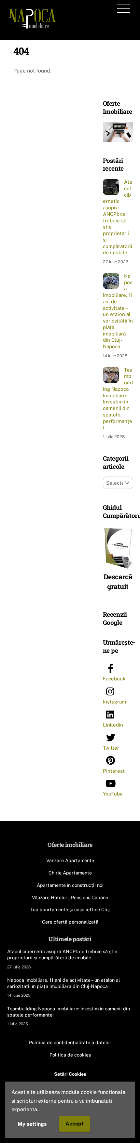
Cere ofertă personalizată (70, 922)
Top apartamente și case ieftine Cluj (70, 909)
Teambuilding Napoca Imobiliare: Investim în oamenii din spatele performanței (118, 398)
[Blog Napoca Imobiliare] (32, 27)
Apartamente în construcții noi (70, 885)
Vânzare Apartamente (70, 860)
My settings (32, 1124)
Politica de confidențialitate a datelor (70, 1042)
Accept (74, 1124)
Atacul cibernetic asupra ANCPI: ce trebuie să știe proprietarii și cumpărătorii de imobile (117, 217)
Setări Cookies (70, 1074)
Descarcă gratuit (118, 581)
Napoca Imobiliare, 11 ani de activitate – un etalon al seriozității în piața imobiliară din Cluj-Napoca (118, 311)
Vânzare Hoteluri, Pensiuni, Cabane (70, 897)
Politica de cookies (70, 1055)
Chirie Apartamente (70, 872)
